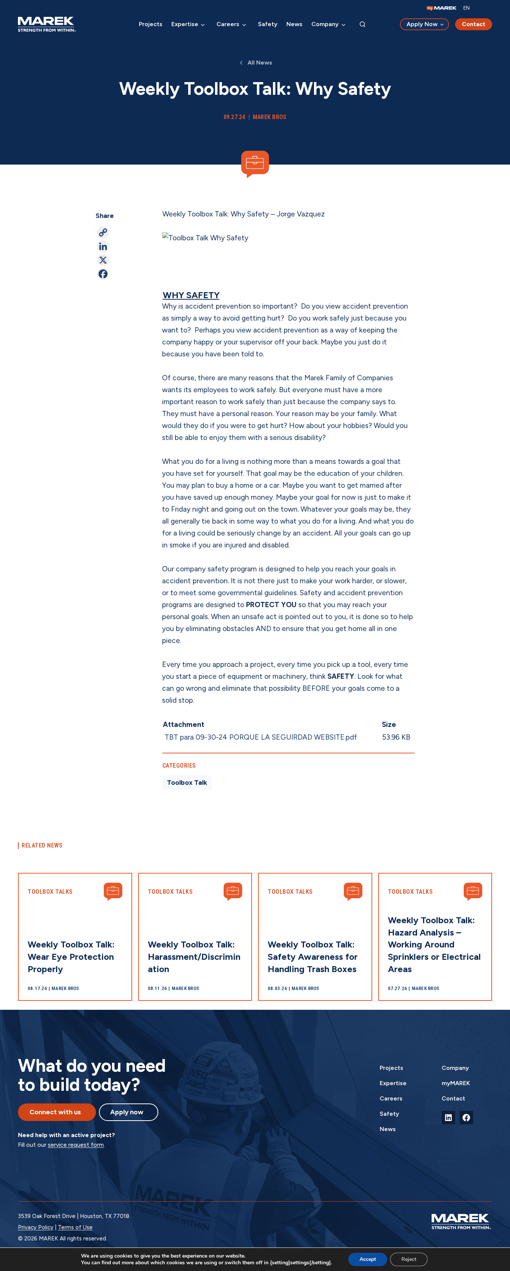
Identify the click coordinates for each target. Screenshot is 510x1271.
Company (325, 24)
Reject (408, 1259)
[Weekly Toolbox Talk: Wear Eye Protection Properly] (75, 937)
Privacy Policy (35, 1227)
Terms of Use (75, 1227)
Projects (150, 24)
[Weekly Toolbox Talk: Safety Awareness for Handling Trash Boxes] (315, 937)
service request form (76, 1144)
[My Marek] (442, 8)
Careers (228, 24)
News (294, 24)
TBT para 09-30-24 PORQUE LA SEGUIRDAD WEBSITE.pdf (261, 737)
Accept (368, 1259)
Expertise (184, 24)
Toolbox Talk (187, 782)
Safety (267, 24)
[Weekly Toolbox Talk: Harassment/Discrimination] (195, 937)
